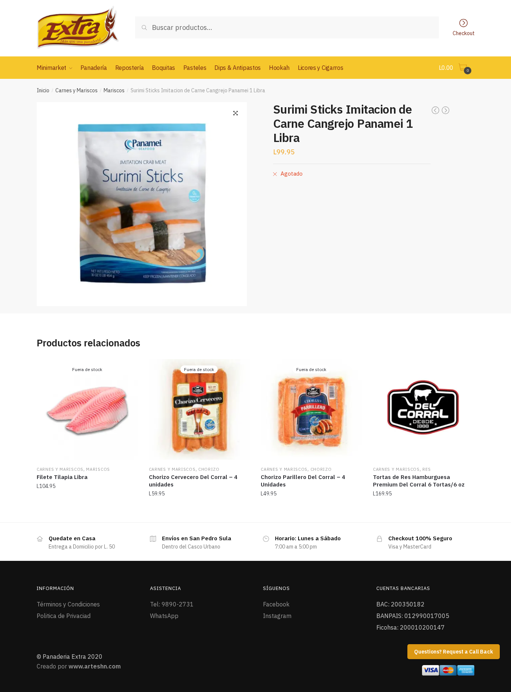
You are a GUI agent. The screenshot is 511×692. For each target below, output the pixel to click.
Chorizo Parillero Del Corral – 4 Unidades (303, 480)
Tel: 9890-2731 (172, 604)
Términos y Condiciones (68, 604)
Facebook (276, 604)
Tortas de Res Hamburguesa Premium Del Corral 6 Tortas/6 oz (419, 480)
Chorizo (209, 469)
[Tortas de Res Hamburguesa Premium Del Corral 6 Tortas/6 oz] (423, 409)
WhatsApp (164, 616)
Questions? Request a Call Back (453, 651)
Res (426, 469)
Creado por (79, 666)
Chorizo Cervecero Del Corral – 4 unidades (193, 480)
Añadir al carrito (423, 510)
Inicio (43, 90)
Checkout (464, 33)
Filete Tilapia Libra (62, 477)
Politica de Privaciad (64, 616)
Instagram (277, 616)
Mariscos (114, 90)
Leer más (87, 510)
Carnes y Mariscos (76, 90)
